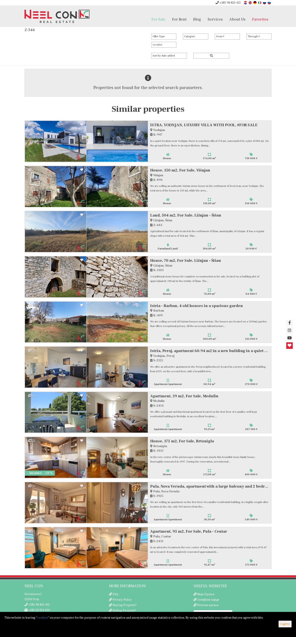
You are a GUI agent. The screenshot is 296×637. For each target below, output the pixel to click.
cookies (42, 618)
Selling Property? (124, 611)
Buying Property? (125, 605)
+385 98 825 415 (230, 3)
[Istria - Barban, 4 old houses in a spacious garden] (55, 322)
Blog (197, 19)
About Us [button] (237, 19)
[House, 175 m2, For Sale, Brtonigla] (55, 457)
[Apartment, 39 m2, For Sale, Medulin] (55, 412)
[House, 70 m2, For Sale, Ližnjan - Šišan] (55, 276)
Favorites (260, 19)
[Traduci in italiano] (260, 2)
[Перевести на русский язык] (265, 2)
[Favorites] (289, 345)
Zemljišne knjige (208, 600)
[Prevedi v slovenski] (270, 2)
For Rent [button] (179, 19)
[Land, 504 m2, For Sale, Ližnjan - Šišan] (55, 231)
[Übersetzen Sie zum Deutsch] (255, 2)
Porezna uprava (207, 605)
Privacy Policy (122, 600)
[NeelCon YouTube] (289, 338)
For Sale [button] (158, 19)
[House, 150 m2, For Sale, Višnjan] (55, 186)
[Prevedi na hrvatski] (246, 2)
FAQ (115, 594)
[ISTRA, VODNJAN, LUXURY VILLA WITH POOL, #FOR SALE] (55, 141)
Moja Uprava (205, 594)
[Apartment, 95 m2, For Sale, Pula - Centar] (55, 547)
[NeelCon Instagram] (289, 330)
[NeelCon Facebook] (289, 323)
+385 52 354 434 (39, 610)
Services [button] (215, 19)
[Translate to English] (250, 2)
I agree (285, 624)
